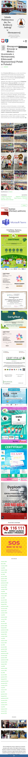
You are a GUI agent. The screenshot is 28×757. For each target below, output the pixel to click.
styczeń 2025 (4, 600)
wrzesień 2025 (4, 585)
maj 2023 (3, 638)
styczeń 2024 (4, 623)
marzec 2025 (4, 595)
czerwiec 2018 (4, 704)
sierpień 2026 (4, 561)
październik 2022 (4, 653)
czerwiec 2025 (4, 589)
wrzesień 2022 (4, 655)
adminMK (6, 67)
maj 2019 (3, 687)
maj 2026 (3, 568)
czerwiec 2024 (4, 612)
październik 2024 (4, 606)
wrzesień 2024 (4, 608)
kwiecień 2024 (4, 617)
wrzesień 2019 (4, 683)
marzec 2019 (4, 689)
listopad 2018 (4, 696)
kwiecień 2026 (4, 570)
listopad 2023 (4, 627)
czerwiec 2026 (4, 565)
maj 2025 (3, 591)
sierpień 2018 (4, 702)
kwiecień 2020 (4, 668)
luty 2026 (3, 574)
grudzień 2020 (4, 657)
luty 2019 (3, 692)
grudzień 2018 (4, 694)
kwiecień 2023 (4, 640)
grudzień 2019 (4, 677)
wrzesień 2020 (4, 662)
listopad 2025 (4, 580)
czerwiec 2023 (4, 636)
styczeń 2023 (4, 647)
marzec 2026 (4, 572)
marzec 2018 (4, 711)
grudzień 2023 (4, 625)
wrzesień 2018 (4, 700)
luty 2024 (3, 621)
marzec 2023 (4, 642)
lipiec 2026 (3, 563)
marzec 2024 (4, 619)
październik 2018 (4, 698)
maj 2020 (3, 666)
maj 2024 (3, 615)
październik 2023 (4, 630)
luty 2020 (3, 672)
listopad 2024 (4, 604)
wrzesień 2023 (4, 632)
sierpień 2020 (4, 664)
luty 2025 (3, 597)
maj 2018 (3, 706)
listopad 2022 (4, 651)
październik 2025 (4, 583)
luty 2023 (3, 644)
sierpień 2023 (4, 634)
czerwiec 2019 (4, 685)
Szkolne (10, 191)
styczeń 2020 (4, 674)
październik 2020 (4, 659)
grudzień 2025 (4, 578)
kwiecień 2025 (4, 593)
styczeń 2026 (4, 576)
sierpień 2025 (4, 587)
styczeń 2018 (4, 713)
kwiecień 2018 (4, 709)
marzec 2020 (4, 670)
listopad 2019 (4, 679)
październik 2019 (4, 681)
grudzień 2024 (4, 602)
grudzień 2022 (4, 649)
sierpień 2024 (4, 610)
